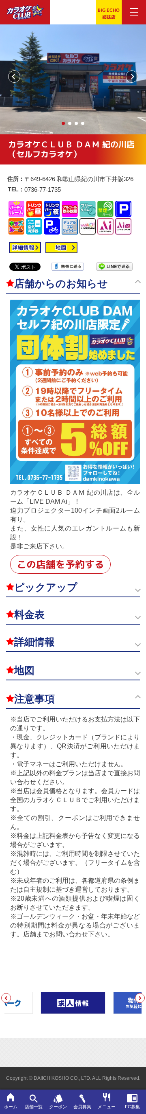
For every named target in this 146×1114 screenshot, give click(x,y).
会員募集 (82, 1106)
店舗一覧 (34, 1106)
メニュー (107, 1106)
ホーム (10, 1106)
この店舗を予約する (60, 564)
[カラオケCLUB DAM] (25, 15)
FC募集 (132, 1106)
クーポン (58, 1106)
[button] (63, 123)
